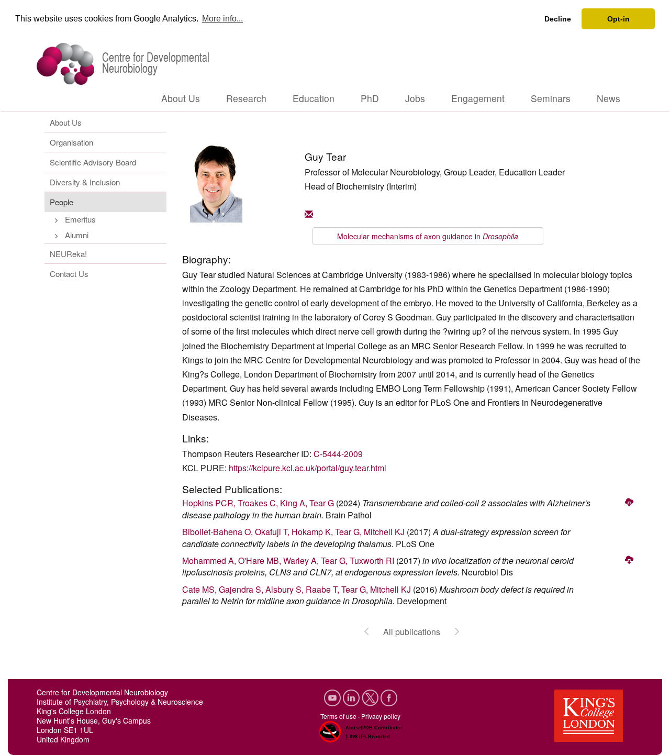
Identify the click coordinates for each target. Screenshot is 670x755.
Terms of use (338, 716)
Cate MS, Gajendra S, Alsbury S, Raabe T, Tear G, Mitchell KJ (296, 589)
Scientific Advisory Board (93, 162)
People (61, 201)
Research (246, 98)
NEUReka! (68, 253)
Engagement (478, 98)
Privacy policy (380, 716)
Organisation (71, 142)
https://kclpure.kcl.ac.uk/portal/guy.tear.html (307, 468)
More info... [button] (222, 18)
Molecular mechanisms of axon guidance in (427, 236)
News (608, 98)
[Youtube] (333, 696)
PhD (370, 98)
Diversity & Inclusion (85, 181)
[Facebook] (389, 696)
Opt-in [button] (618, 19)
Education (313, 98)
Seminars (551, 98)
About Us (180, 98)
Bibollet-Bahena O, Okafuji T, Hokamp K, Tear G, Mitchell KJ (293, 532)
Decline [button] (557, 19)
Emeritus (80, 219)
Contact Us (69, 273)
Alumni (76, 234)
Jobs (415, 98)
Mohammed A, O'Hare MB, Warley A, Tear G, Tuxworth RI (288, 560)
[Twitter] (371, 696)
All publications (411, 632)
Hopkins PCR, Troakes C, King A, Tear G (258, 503)
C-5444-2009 (338, 454)
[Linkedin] (352, 696)
